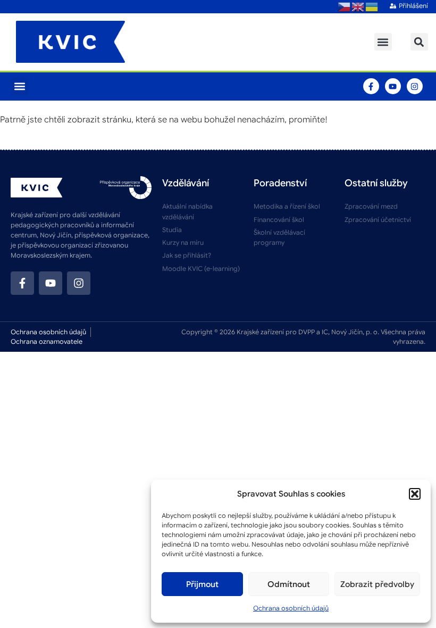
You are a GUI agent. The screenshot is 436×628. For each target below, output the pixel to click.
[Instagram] (415, 86)
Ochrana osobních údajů (291, 608)
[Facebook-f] (371, 86)
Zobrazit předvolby (377, 584)
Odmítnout (288, 584)
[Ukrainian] (372, 6)
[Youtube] (393, 86)
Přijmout (202, 584)
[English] (358, 6)
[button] (414, 494)
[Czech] (344, 6)
